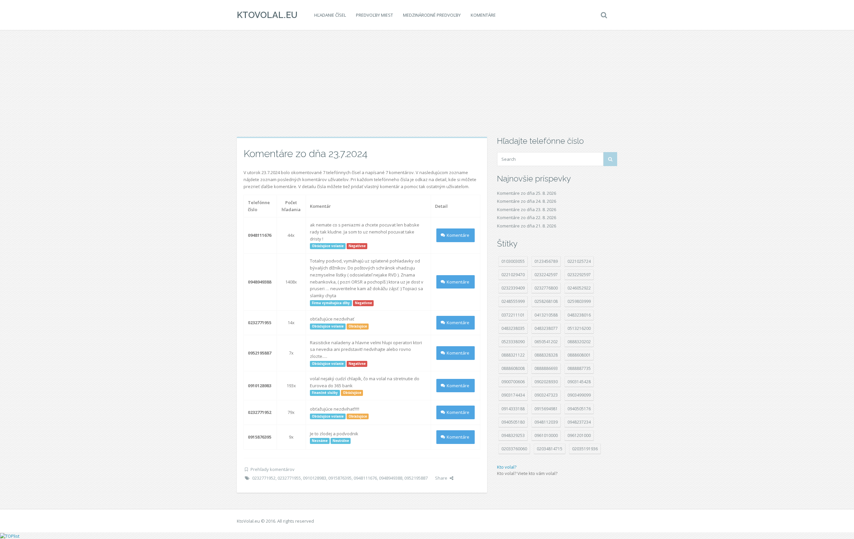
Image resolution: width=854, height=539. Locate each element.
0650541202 (546, 342)
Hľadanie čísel (330, 15)
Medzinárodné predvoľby (432, 15)
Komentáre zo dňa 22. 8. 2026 (526, 217)
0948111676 (365, 478)
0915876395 (340, 478)
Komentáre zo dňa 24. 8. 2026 (526, 201)
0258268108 (546, 301)
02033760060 (514, 449)
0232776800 (546, 288)
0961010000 (546, 435)
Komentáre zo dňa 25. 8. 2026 (526, 193)
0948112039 (546, 422)
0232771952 (264, 478)
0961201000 (579, 435)
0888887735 (579, 368)
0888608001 (579, 355)
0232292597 (579, 275)
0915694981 (546, 409)
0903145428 (579, 382)
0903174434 (513, 395)
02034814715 (549, 449)
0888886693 (546, 368)
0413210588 (546, 315)
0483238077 (546, 328)
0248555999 (513, 301)
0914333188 (513, 409)
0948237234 (579, 422)
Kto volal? (506, 467)
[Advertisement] (427, 83)
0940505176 (579, 409)
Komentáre (483, 15)
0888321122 (513, 355)
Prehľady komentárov (273, 469)
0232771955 (289, 478)
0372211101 (513, 315)
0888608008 (513, 368)
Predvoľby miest (374, 15)
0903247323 (546, 395)
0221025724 (579, 261)
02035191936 (585, 449)
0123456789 (546, 261)
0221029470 (513, 275)
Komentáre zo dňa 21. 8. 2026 (526, 226)
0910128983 (314, 478)
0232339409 (513, 288)
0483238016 (579, 315)
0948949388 (390, 478)
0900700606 (513, 382)
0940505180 (513, 422)
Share (441, 478)
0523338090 (513, 342)
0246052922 (579, 288)
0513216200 (579, 328)
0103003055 (513, 261)
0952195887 (416, 478)
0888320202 (579, 342)
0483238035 (513, 328)
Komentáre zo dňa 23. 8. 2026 (526, 209)
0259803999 (579, 301)
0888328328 (546, 355)
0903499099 (579, 395)
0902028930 (546, 382)
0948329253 (513, 435)
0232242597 (546, 275)
